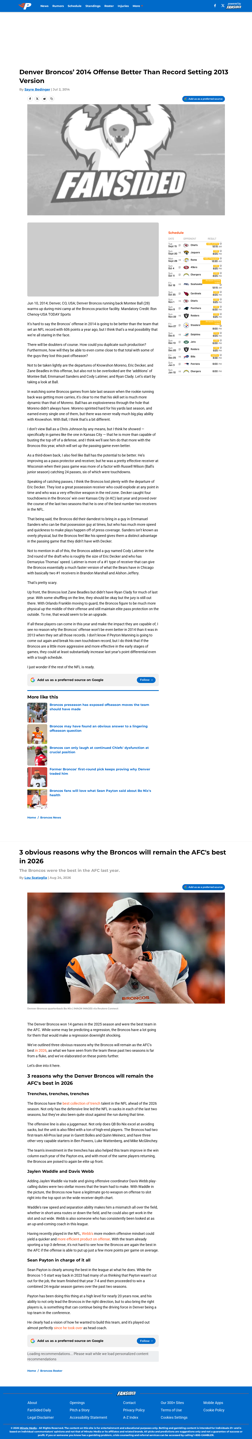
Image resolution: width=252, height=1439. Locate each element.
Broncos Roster (51, 1371)
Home (31, 817)
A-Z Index (130, 1417)
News (44, 6)
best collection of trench (81, 1103)
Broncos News (50, 817)
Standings (92, 6)
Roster (109, 6)
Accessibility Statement (88, 1417)
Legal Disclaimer (40, 1417)
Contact (129, 1403)
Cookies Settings (174, 1417)
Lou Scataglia (36, 878)
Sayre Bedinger (37, 89)
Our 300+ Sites (172, 1403)
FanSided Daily (39, 1410)
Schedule (74, 6)
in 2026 (40, 1050)
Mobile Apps (213, 1403)
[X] (223, 5)
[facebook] (215, 5)
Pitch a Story (80, 1410)
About (32, 1403)
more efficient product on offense (83, 1239)
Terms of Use (171, 1410)
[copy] (51, 98)
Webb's (87, 1233)
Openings (77, 1403)
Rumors (58, 6)
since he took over (68, 1328)
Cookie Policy (214, 1410)
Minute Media (28, 1427)
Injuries (123, 6)
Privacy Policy (134, 1410)
